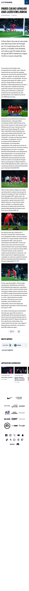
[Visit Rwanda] (15, 412)
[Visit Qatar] (15, 406)
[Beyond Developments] (7, 406)
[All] (7, 412)
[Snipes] (15, 419)
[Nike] (10, 398)
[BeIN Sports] (15, 426)
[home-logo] (6, 2)
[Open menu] (26, 2)
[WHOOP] (22, 412)
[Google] (22, 426)
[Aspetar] (22, 419)
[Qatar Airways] (19, 398)
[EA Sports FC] (7, 426)
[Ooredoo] (22, 406)
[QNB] (7, 419)
